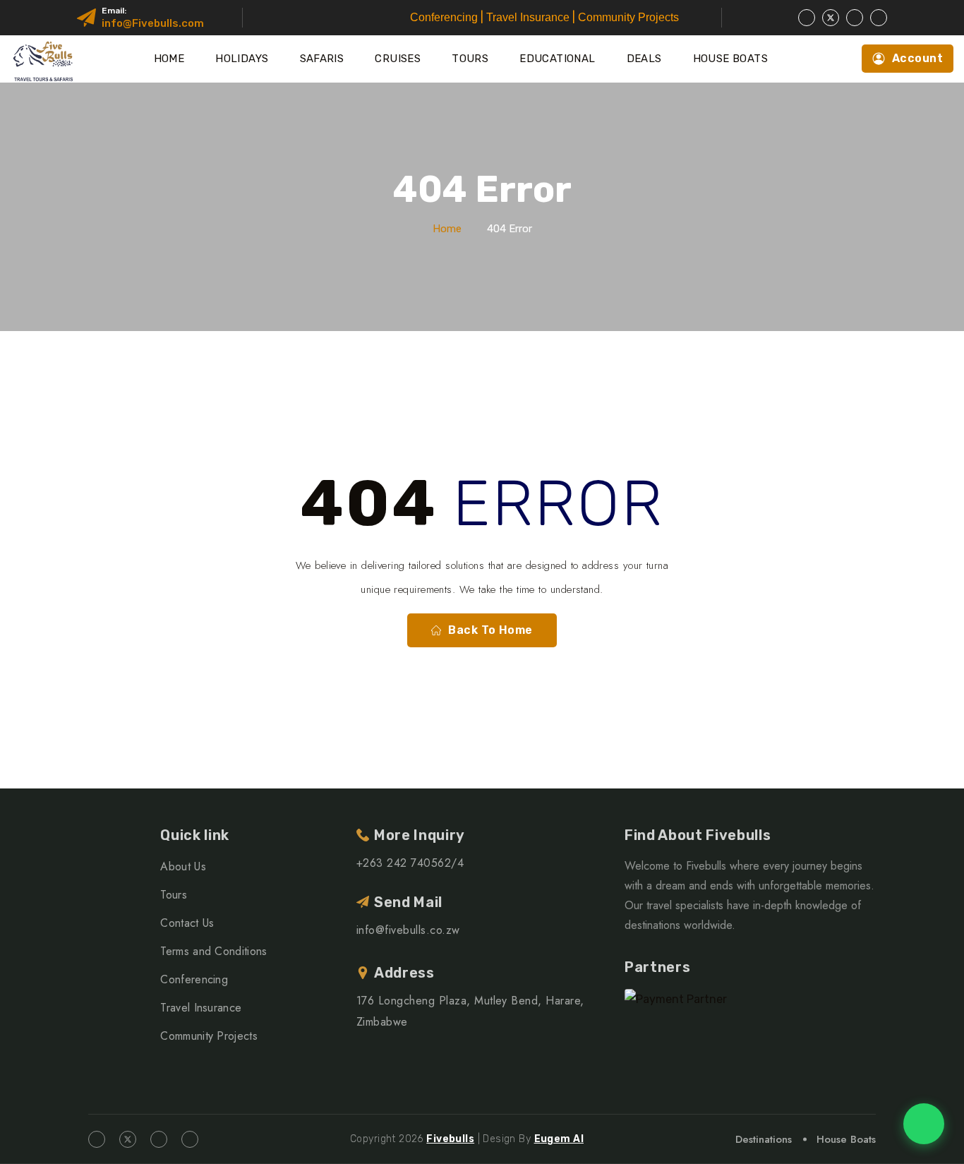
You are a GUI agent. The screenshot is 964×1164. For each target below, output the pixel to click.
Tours (470, 58)
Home (169, 58)
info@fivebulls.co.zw (408, 930)
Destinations (763, 1139)
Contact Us (187, 923)
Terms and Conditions (213, 951)
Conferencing (194, 979)
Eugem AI (559, 1139)
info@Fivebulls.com (153, 23)
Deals (644, 58)
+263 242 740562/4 (410, 863)
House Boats (730, 58)
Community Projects (209, 1036)
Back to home (490, 630)
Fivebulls (450, 1139)
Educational (557, 58)
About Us (183, 866)
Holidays (241, 58)
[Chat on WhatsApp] (923, 1123)
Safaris (322, 58)
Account (917, 58)
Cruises (398, 58)
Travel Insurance (200, 1008)
